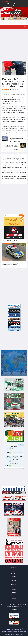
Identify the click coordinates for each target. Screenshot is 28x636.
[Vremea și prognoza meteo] (21, 445)
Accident (21, 606)
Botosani (11, 604)
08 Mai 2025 (15, 89)
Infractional (6, 89)
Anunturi (13, 606)
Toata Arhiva (14, 595)
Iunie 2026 (14, 589)
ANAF (18, 604)
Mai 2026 (14, 592)
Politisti (26, 604)
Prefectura (15, 604)
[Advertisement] (14, 44)
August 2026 (14, 584)
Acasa (14, 571)
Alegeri (10, 606)
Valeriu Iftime (3, 604)
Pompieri (7, 604)
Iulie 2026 (14, 587)
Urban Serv (7, 606)
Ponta (9, 604)
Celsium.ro (17, 467)
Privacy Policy (14, 573)
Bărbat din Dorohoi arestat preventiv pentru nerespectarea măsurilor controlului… (11, 264)
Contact (14, 576)
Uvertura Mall (22, 604)
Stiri (19, 604)
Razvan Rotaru (17, 606)
